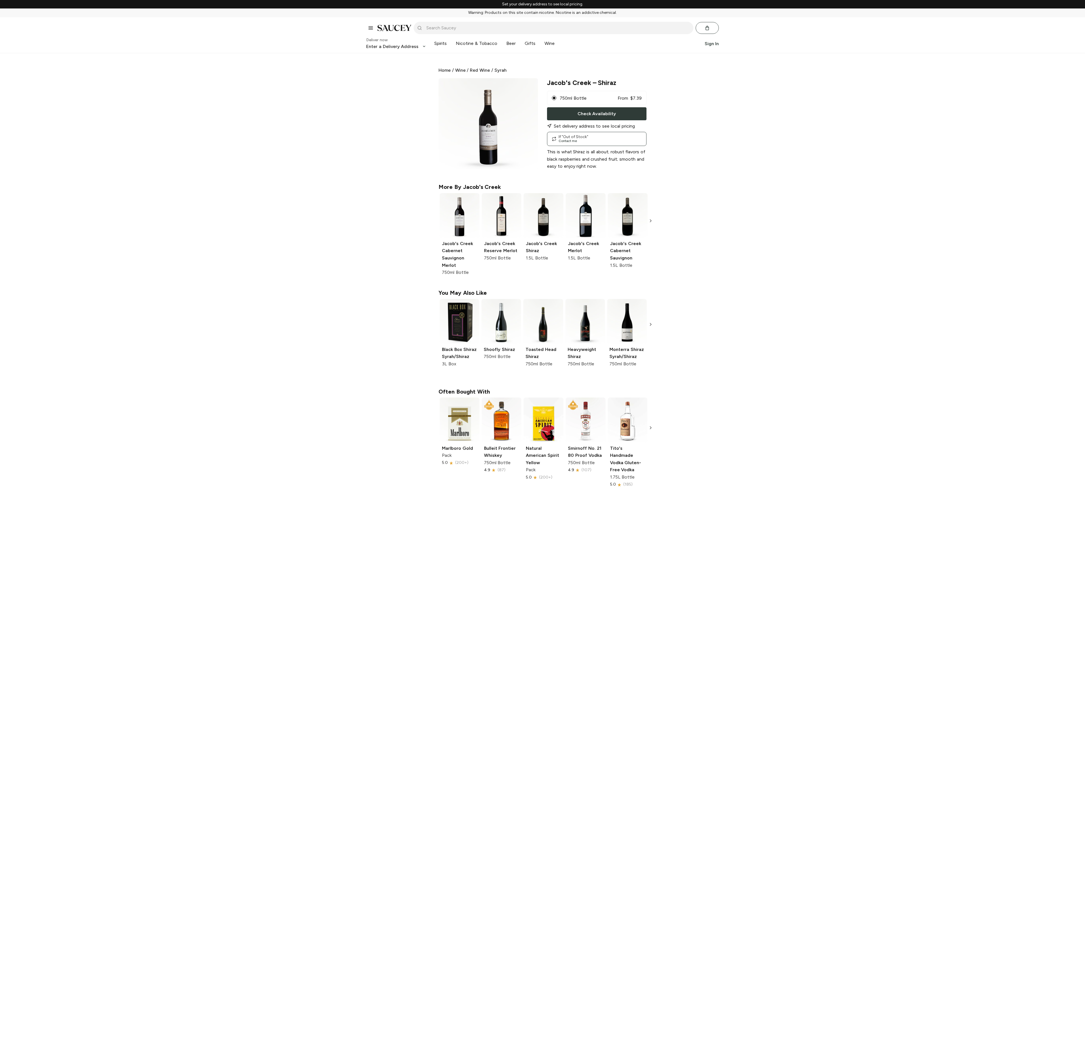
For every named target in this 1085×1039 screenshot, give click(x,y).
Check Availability (597, 113)
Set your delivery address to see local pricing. (542, 4)
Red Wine (480, 70)
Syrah (500, 70)
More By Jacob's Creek (470, 187)
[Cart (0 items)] (707, 28)
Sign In (712, 43)
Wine (460, 70)
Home (445, 70)
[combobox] (557, 28)
